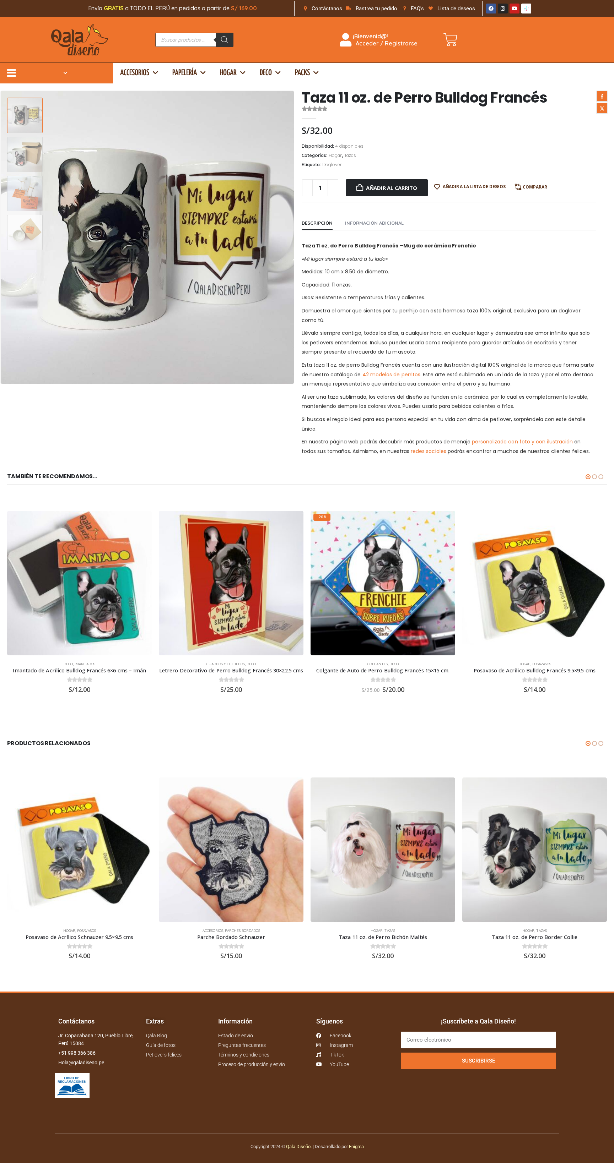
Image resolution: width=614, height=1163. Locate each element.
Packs (302, 73)
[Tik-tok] (526, 8)
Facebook (602, 96)
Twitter (602, 108)
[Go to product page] (79, 583)
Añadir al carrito (391, 187)
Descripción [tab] (317, 223)
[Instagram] (503, 8)
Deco (266, 73)
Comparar (535, 187)
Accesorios (134, 73)
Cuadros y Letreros (225, 664)
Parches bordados (242, 930)
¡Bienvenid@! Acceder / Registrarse (384, 40)
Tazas (350, 155)
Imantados (85, 664)
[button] (292, 237)
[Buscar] (224, 40)
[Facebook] (491, 8)
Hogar (228, 73)
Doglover (332, 164)
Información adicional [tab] (374, 223)
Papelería (184, 73)
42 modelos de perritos (391, 374)
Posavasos (541, 664)
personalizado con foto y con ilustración (522, 441)
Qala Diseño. (299, 1146)
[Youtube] (514, 8)
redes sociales (428, 451)
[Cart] (450, 39)
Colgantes (377, 664)
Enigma (356, 1146)
